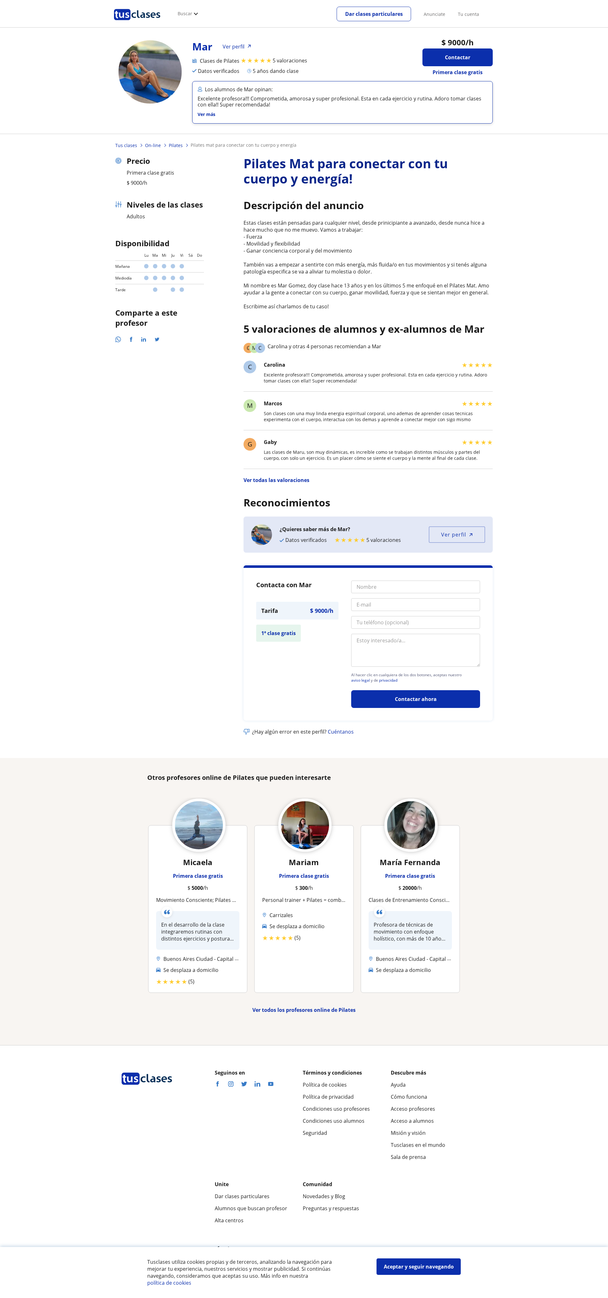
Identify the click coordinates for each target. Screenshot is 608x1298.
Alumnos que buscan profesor (251, 1208)
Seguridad (315, 1132)
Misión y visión (408, 1132)
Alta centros (229, 1220)
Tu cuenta (468, 14)
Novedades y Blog (324, 1196)
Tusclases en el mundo (418, 1144)
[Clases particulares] (137, 22)
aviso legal (360, 680)
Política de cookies (325, 1084)
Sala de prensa (408, 1156)
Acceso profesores (413, 1108)
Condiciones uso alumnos (333, 1120)
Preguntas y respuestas (331, 1208)
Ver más (206, 114)
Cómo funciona (409, 1096)
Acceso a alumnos (412, 1120)
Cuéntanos (341, 731)
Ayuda (398, 1084)
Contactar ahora (416, 699)
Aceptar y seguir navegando (419, 1266)
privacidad (388, 680)
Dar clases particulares (374, 13)
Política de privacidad (328, 1096)
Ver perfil (453, 534)
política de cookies (169, 1282)
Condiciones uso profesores (336, 1108)
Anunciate (434, 14)
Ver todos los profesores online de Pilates (304, 1009)
